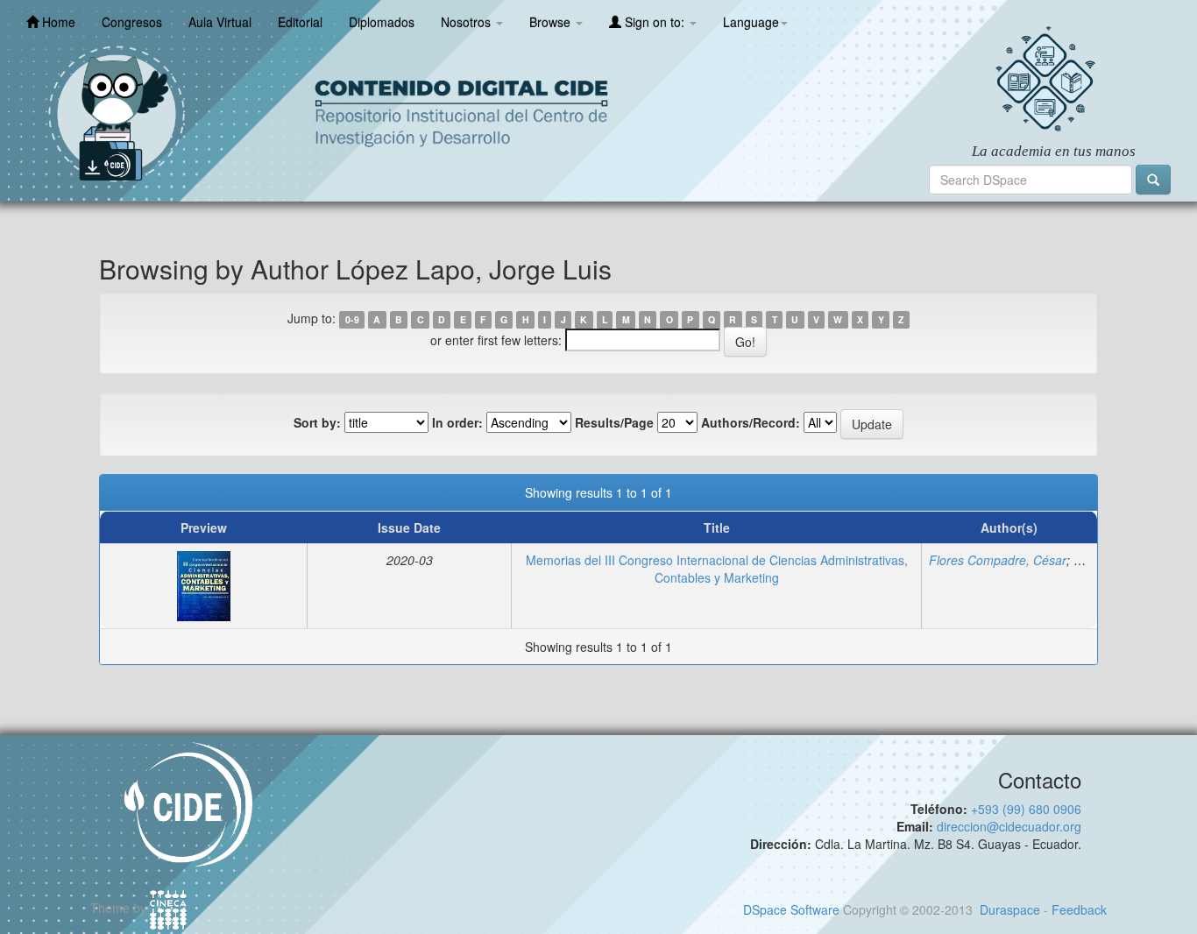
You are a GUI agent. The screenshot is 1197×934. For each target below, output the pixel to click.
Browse (551, 22)
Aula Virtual (219, 22)
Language (751, 22)
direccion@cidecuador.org (1009, 826)
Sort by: (317, 422)
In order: (457, 422)
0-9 (352, 319)
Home (57, 22)
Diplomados (381, 22)
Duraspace (1010, 909)
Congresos (132, 22)
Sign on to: (654, 22)
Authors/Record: (750, 422)
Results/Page (614, 422)
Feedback (1079, 909)
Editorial (300, 22)
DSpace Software (791, 909)
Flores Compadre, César (997, 560)
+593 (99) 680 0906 (1026, 808)
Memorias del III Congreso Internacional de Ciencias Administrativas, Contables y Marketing (717, 568)
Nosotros (467, 22)
